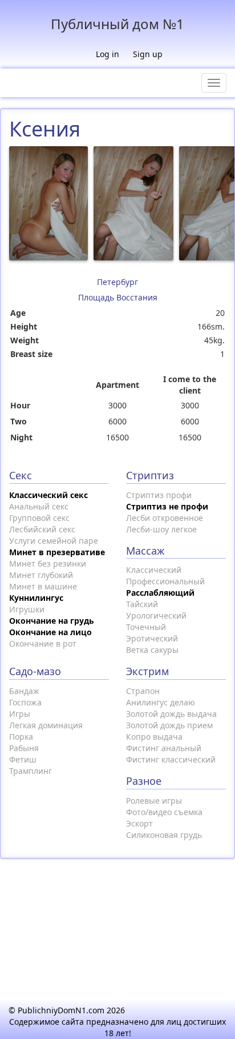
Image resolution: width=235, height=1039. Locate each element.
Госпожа (25, 702)
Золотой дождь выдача (171, 713)
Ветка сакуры (152, 649)
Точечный (146, 626)
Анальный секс (38, 506)
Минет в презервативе (57, 552)
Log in (107, 54)
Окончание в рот (42, 643)
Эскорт (139, 823)
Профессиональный (165, 581)
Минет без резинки (47, 563)
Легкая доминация (46, 725)
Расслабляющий (160, 592)
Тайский (142, 604)
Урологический (156, 615)
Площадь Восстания (117, 297)
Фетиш (23, 759)
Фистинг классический (171, 759)
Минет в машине (43, 586)
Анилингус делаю (160, 702)
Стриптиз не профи (167, 506)
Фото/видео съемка (164, 812)
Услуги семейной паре (53, 540)
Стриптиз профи (159, 495)
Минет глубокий (41, 574)
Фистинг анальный (163, 748)
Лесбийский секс (42, 529)
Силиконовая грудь (164, 834)
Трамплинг (30, 770)
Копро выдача (154, 736)
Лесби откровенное (164, 517)
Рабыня (24, 748)
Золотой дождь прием (169, 725)
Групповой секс (39, 517)
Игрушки (26, 609)
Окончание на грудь (51, 620)
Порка (21, 736)
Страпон (143, 690)
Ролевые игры (154, 800)
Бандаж (24, 690)
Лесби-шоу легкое (161, 529)
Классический (153, 569)
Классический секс (48, 495)
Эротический (152, 638)
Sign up (148, 54)
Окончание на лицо (50, 632)
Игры (19, 713)
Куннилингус (36, 597)
